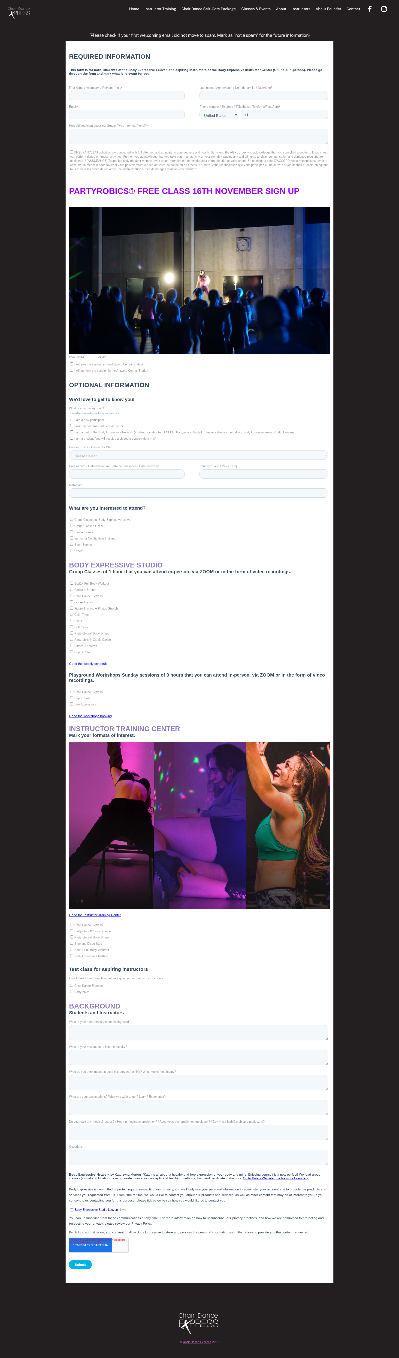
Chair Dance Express (197, 1342)
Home (134, 9)
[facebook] (370, 8)
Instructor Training (160, 9)
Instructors (301, 9)
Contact (353, 9)
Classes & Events (256, 9)
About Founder (328, 9)
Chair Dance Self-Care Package (208, 9)
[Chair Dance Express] (19, 16)
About (281, 9)
